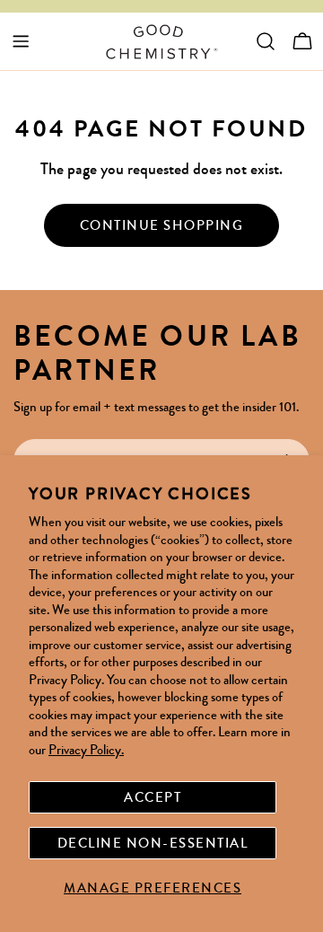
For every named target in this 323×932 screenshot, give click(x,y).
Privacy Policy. (86, 750)
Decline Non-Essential (153, 843)
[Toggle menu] (21, 41)
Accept (152, 797)
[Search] (266, 41)
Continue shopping (162, 225)
